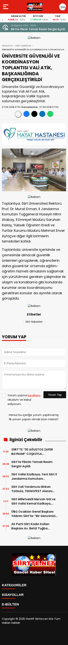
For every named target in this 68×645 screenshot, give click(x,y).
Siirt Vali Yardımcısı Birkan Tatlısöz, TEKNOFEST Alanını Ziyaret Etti (31, 489)
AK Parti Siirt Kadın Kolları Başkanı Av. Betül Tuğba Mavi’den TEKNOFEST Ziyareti (32, 526)
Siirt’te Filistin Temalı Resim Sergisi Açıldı (38, 29)
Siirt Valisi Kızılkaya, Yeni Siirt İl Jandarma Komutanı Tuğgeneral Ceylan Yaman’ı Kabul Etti (34, 476)
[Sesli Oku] (18, 114)
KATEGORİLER (14, 585)
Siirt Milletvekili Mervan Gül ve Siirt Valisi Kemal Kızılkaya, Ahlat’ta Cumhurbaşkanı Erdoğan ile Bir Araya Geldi (33, 501)
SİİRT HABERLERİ (23, 45)
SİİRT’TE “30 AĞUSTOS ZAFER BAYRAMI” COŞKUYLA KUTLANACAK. (32, 452)
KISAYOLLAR (13, 595)
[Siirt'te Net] (34, 7)
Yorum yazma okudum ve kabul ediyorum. (24, 399)
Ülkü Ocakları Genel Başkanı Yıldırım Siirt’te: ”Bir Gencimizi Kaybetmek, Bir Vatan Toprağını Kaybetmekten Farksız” (33, 514)
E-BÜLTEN (10, 604)
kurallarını (34, 395)
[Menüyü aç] (6, 7)
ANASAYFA (7, 45)
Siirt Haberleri (34, 322)
